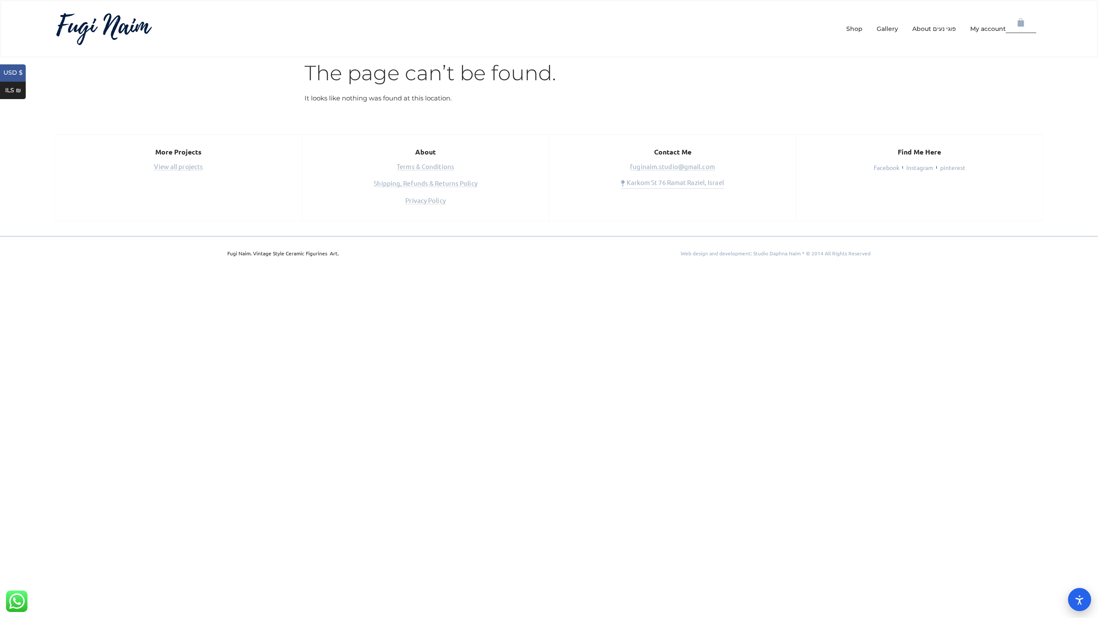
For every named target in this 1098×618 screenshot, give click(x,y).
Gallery (887, 29)
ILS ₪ (15, 90)
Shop (854, 29)
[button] (178, 167)
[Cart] (1021, 22)
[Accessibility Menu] (1079, 599)
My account (988, 29)
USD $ (14, 73)
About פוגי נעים (934, 29)
